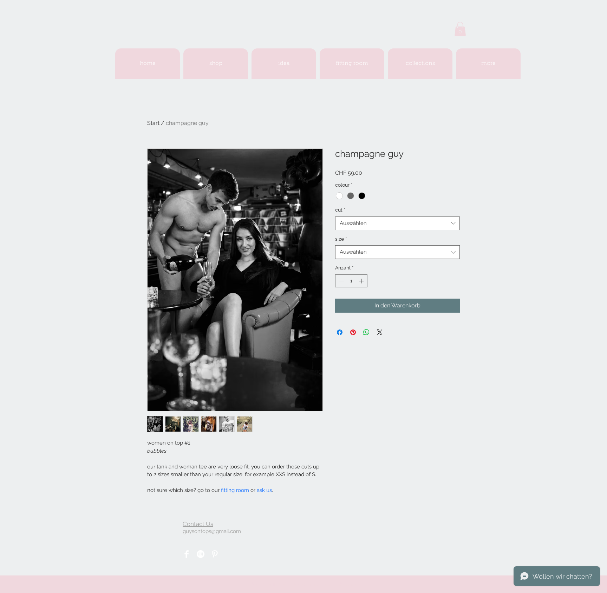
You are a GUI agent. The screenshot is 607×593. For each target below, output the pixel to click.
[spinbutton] (351, 281)
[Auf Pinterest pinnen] (353, 332)
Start (153, 123)
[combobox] (397, 223)
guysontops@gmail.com (212, 531)
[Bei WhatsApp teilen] (366, 332)
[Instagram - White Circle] (200, 554)
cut (340, 210)
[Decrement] (340, 281)
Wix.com (347, 584)
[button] (460, 29)
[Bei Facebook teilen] (339, 332)
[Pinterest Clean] (214, 554)
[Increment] (362, 281)
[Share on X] (380, 332)
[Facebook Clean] (186, 554)
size (341, 239)
